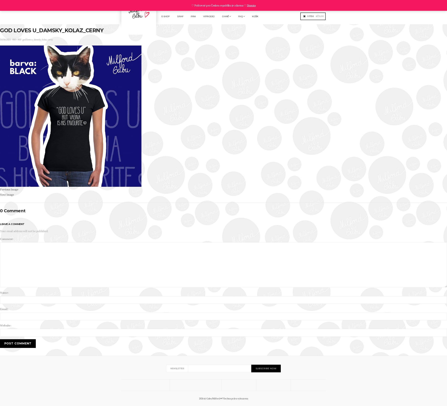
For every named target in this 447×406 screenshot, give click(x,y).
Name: (4, 293)
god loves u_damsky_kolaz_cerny (38, 39)
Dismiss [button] (251, 5)
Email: (4, 309)
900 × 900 (16, 39)
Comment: (6, 239)
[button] (315, 16)
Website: (5, 325)
